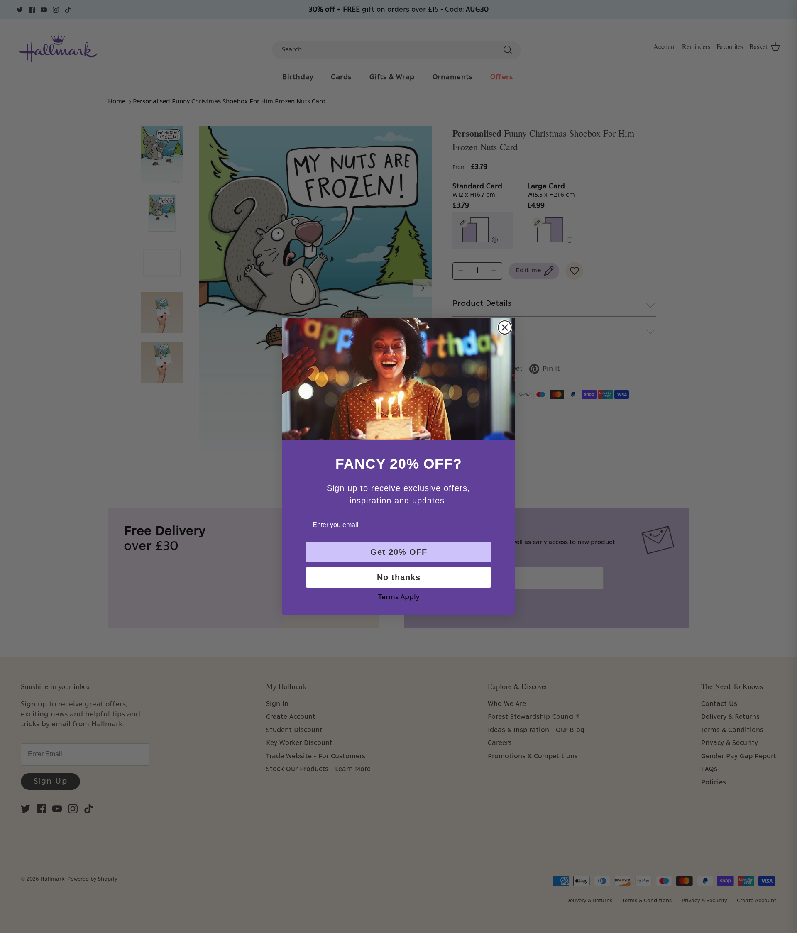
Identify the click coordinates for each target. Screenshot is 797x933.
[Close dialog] (504, 327)
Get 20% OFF (398, 552)
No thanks (399, 577)
